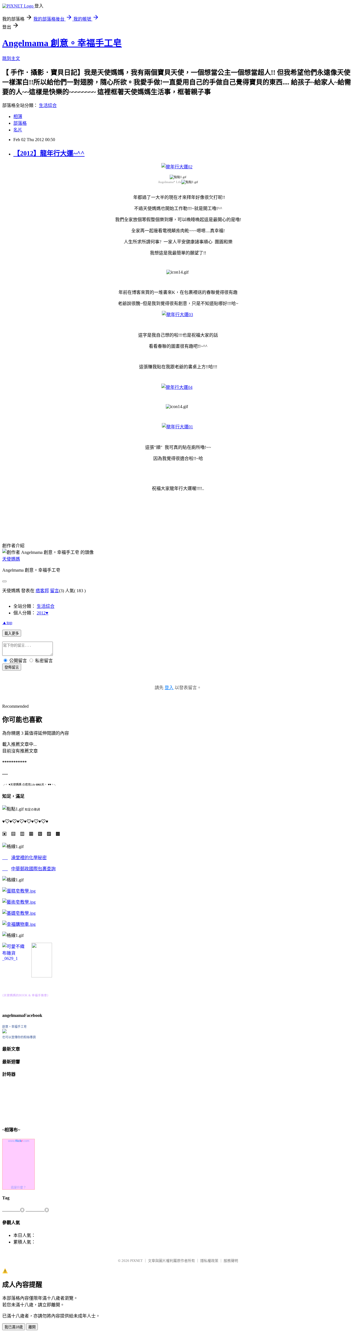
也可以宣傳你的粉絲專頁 (19, 1037)
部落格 (20, 123)
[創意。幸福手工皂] (4, 1031)
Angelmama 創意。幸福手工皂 (62, 43)
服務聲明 (231, 1261)
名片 (17, 129)
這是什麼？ (18, 1187)
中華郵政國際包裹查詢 (33, 868)
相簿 (17, 116)
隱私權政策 (209, 1261)
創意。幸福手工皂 (14, 1026)
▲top (7, 622)
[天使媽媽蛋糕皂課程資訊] (19, 902)
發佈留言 (11, 667)
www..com (18, 1140)
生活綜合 (48, 105)
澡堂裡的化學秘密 (29, 857)
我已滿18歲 (13, 1327)
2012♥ (42, 613)
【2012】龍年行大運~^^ (49, 153)
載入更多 (11, 633)
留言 (54, 590)
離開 (32, 1327)
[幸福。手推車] (41, 976)
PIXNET (136, 1261)
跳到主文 (11, 58)
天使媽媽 (11, 559)
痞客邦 (42, 590)
